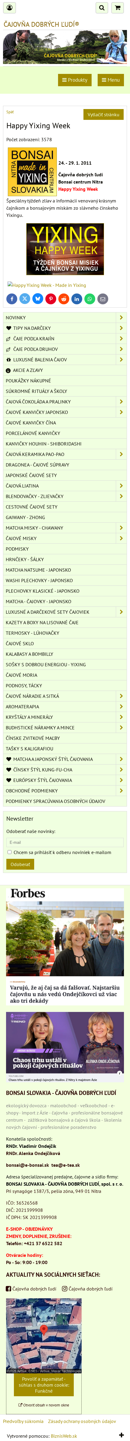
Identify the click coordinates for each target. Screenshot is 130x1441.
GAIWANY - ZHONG (25, 517)
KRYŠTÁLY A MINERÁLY (29, 717)
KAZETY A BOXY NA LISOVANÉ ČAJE (42, 622)
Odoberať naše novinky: (30, 831)
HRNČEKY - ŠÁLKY (25, 559)
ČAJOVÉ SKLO (20, 643)
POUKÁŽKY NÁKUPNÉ (28, 381)
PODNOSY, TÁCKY (24, 685)
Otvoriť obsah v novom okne (45, 1405)
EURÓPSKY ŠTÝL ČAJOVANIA (42, 780)
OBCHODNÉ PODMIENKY (32, 791)
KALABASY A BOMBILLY (29, 654)
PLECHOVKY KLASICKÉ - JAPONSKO (43, 591)
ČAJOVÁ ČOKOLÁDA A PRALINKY (38, 402)
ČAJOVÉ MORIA (21, 675)
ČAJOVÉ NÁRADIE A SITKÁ (32, 696)
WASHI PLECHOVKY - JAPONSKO (39, 580)
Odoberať (20, 864)
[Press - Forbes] (65, 1004)
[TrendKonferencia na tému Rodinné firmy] (65, 1081)
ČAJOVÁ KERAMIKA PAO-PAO (35, 454)
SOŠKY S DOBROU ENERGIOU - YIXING (46, 664)
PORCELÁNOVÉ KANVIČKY (33, 433)
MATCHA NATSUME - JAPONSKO (38, 570)
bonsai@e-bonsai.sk (27, 1165)
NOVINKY (16, 318)
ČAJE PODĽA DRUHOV (35, 349)
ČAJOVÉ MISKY (21, 538)
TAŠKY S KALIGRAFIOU (29, 749)
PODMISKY (17, 549)
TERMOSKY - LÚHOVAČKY (32, 633)
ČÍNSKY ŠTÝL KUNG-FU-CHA (42, 770)
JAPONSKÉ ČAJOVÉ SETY (31, 475)
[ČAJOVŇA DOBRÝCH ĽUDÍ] (65, 62)
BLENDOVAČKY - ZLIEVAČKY (34, 496)
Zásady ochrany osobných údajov (82, 1421)
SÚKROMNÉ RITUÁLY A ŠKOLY (36, 391)
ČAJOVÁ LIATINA (22, 486)
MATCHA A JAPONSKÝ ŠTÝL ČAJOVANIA (52, 759)
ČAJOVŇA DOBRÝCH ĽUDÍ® (41, 24)
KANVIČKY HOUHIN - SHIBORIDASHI (44, 444)
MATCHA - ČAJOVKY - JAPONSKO (38, 601)
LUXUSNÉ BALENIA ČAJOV (39, 360)
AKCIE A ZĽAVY (27, 370)
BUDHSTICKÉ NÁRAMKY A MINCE (40, 728)
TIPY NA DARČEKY (31, 328)
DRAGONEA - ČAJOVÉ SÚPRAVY (37, 465)
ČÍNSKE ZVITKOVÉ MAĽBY (33, 738)
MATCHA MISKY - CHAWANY (34, 528)
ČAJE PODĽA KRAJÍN (33, 339)
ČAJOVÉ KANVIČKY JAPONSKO (37, 412)
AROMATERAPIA (22, 707)
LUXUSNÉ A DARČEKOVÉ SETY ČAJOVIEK (47, 612)
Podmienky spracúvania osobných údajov (55, 801)
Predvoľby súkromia (23, 1421)
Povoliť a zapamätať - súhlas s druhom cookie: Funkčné (44, 1385)
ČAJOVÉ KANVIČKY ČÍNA (31, 423)
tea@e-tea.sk (65, 1165)
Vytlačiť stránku (103, 114)
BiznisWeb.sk (64, 1436)
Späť (10, 111)
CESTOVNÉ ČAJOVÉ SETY (31, 507)
